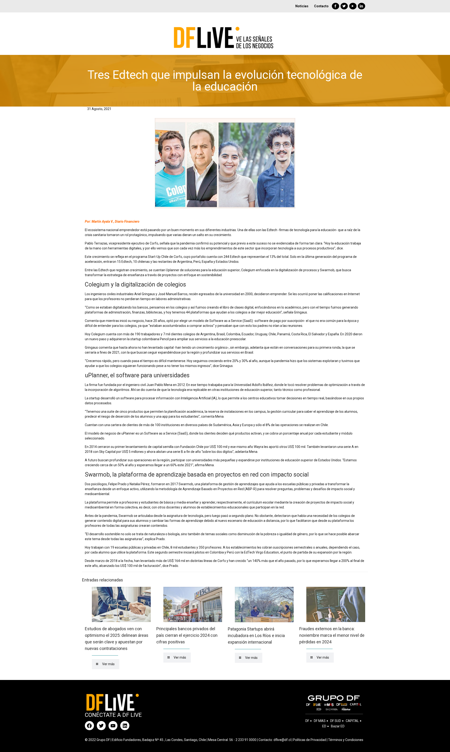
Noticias (301, 6)
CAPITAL (352, 721)
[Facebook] (335, 6)
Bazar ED (338, 726)
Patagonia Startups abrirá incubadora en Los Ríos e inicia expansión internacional (256, 635)
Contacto (321, 6)
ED (324, 726)
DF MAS (320, 721)
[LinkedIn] (361, 6)
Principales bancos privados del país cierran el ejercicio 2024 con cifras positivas (187, 635)
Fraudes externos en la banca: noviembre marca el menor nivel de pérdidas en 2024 (331, 635)
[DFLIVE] (225, 33)
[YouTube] (352, 6)
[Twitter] (344, 6)
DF (307, 721)
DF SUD (335, 721)
